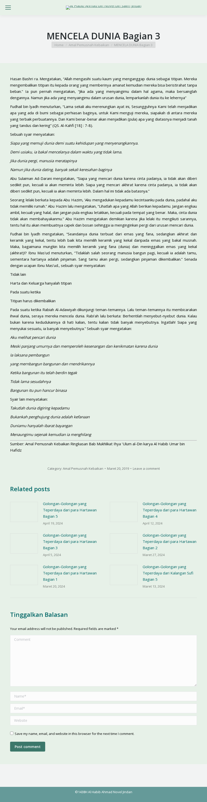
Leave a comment (146, 468)
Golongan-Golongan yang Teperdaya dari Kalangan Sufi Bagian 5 (168, 573)
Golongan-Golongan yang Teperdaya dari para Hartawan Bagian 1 (70, 573)
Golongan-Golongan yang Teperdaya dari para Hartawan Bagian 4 (169, 510)
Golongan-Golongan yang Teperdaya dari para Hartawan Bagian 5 (70, 510)
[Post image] (24, 512)
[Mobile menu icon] (8, 8)
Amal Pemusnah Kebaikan (83, 468)
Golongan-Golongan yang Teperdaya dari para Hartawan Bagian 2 (169, 541)
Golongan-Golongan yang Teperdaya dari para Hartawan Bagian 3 (70, 541)
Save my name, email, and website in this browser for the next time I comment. (74, 733)
